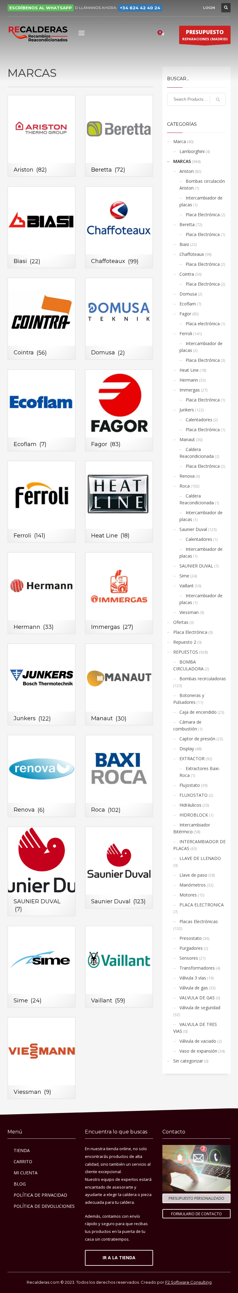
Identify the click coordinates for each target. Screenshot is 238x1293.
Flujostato (189, 785)
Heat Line (189, 370)
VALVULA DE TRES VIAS (195, 1027)
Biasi (184, 244)
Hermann (188, 380)
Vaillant (186, 586)
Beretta (187, 224)
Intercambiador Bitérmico (191, 828)
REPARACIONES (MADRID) (204, 34)
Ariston (186, 171)
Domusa (188, 294)
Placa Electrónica (203, 214)
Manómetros (192, 885)
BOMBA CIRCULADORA (188, 665)
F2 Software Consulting (188, 1282)
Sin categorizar (188, 1061)
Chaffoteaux (191, 254)
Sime (184, 576)
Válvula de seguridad (199, 1007)
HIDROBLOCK (193, 815)
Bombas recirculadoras (202, 679)
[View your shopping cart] (162, 34)
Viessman (189, 612)
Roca (184, 486)
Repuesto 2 (184, 642)
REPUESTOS (185, 652)
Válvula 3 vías (192, 978)
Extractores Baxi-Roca (199, 771)
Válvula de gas (193, 988)
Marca (179, 141)
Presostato (190, 938)
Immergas (189, 390)
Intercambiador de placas (201, 201)
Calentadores (199, 420)
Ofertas (180, 622)
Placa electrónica (203, 324)
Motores (188, 895)
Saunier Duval (193, 529)
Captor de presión (197, 739)
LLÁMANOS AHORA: (119, 7)
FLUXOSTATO (193, 795)
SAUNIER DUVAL (196, 566)
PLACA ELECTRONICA (201, 905)
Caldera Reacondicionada (196, 452)
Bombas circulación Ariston (202, 184)
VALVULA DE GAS (197, 998)
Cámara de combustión (187, 725)
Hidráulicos (190, 805)
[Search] (218, 99)
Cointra (186, 274)
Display (186, 749)
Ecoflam (187, 304)
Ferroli (185, 333)
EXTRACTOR (192, 758)
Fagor (185, 314)
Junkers (186, 410)
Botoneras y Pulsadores (188, 698)
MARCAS (182, 161)
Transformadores (197, 968)
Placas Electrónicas (198, 921)
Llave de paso (193, 875)
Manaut (187, 439)
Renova (187, 476)
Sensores (188, 958)
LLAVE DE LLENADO (200, 858)
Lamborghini (192, 151)
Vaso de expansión (198, 1051)
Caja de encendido (198, 712)
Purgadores (191, 948)
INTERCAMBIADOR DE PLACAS (199, 845)
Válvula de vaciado (197, 1041)
